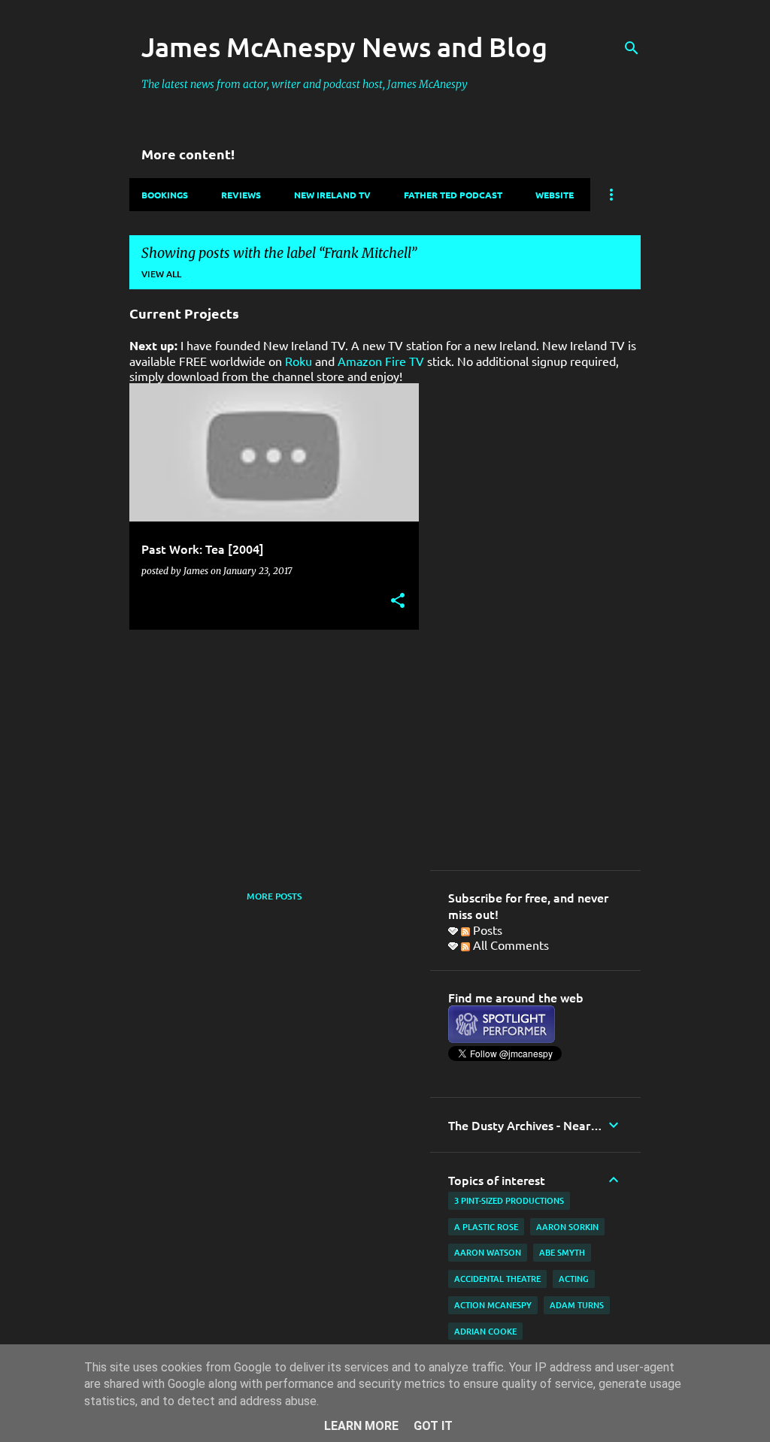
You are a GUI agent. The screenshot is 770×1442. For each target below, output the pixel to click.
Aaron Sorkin (567, 1226)
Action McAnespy (493, 1304)
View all (161, 274)
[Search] (632, 48)
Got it (433, 1426)
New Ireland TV (332, 195)
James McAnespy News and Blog (344, 46)
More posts (274, 896)
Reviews (241, 195)
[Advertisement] (268, 746)
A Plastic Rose (486, 1226)
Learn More (361, 1426)
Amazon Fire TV (381, 360)
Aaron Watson (487, 1252)
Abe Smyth (562, 1252)
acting (574, 1278)
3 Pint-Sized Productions (509, 1200)
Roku (298, 360)
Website (554, 195)
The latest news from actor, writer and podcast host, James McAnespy (304, 84)
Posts (486, 929)
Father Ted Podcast (453, 195)
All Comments (509, 944)
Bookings (164, 195)
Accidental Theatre (497, 1278)
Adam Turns (577, 1304)
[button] (398, 601)
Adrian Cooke (485, 1331)
